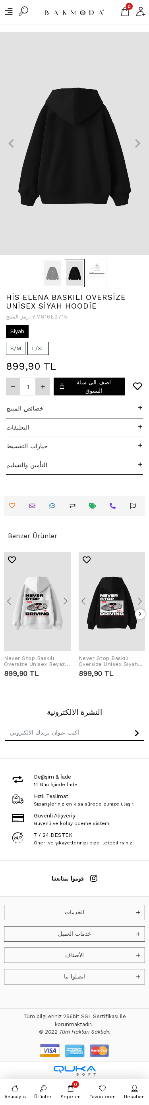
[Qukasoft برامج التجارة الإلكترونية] (75, 1071)
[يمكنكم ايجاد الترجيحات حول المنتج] (135, 506)
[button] (11, 143)
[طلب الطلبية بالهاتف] (115, 506)
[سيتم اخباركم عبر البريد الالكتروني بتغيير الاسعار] (95, 506)
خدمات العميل (74, 933)
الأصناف (74, 955)
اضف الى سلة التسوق (94, 386)
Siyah (17, 331)
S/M (15, 348)
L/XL (38, 348)
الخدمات (74, 912)
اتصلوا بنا (74, 976)
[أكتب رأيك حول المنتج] (54, 506)
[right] (140, 614)
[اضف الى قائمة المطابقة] (74, 506)
